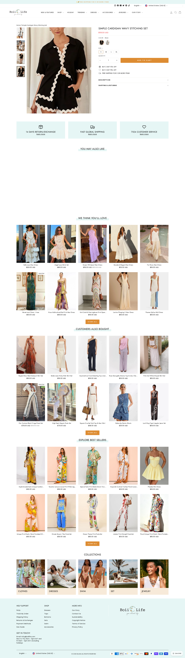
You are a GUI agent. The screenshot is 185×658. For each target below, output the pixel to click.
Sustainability (77, 617)
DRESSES (94, 12)
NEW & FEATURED (47, 12)
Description (104, 80)
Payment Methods (23, 624)
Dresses (47, 610)
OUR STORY (136, 12)
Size (100, 48)
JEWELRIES (123, 12)
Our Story (75, 610)
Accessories (49, 627)
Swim (46, 624)
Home (18, 25)
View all (92, 322)
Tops (46, 614)
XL (116, 52)
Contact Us (76, 614)
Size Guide (20, 627)
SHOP (59, 12)
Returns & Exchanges (24, 620)
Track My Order (22, 614)
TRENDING (81, 12)
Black (101, 42)
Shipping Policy (22, 617)
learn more (41, 134)
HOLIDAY (70, 12)
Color (103, 38)
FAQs (18, 610)
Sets (46, 620)
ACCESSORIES (108, 12)
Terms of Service (78, 624)
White (107, 42)
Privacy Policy (77, 627)
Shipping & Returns (107, 85)
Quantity (101, 56)
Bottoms (47, 617)
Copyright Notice (78, 620)
